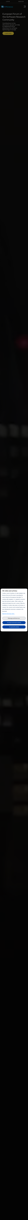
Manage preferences (14, 618)
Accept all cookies (14, 627)
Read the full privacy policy (8, 613)
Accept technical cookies (14, 622)
